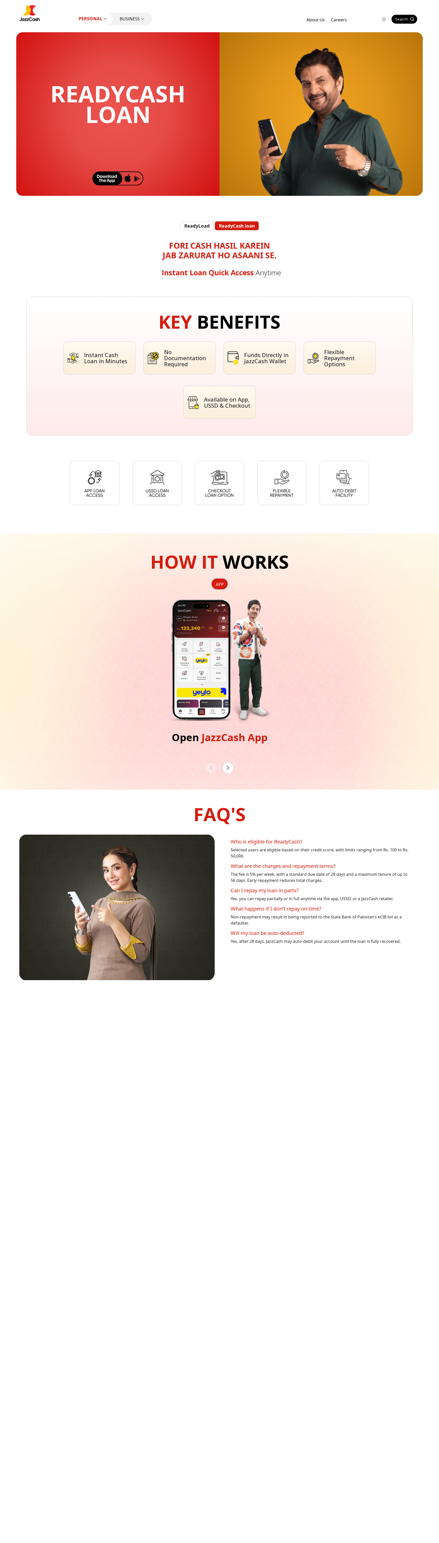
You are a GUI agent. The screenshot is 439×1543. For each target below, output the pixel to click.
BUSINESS (130, 19)
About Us (315, 20)
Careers (339, 20)
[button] (227, 767)
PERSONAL (90, 19)
